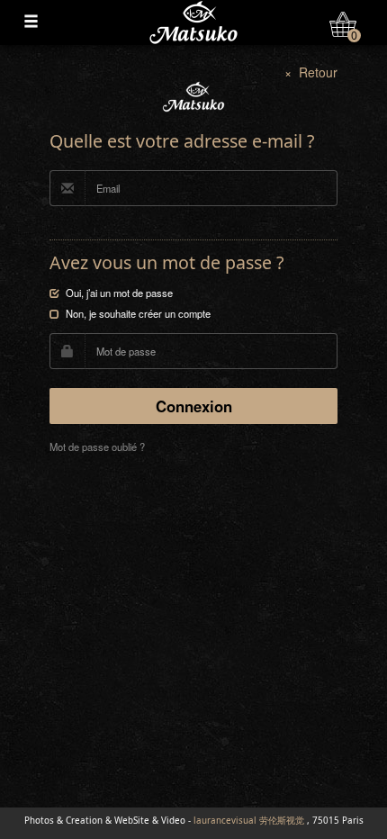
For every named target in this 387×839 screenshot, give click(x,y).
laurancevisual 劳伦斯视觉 (249, 820)
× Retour (311, 72)
